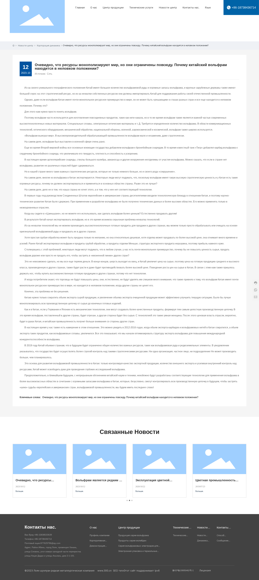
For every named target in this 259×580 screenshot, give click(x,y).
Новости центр (25, 45)
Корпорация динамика (48, 45)
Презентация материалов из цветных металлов (97, 482)
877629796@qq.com (50, 543)
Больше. (20, 491)
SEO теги (118, 570)
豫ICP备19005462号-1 (183, 570)
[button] (127, 500)
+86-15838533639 (43, 535)
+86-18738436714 (244, 7)
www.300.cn (104, 570)
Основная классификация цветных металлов (35, 482)
